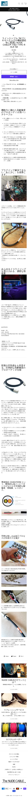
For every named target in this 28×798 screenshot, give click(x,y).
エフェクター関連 (14, 756)
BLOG (13, 767)
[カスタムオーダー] (14, 730)
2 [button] (14, 35)
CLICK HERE (14, 718)
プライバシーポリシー (14, 774)
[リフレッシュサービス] (14, 700)
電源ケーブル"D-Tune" (14, 761)
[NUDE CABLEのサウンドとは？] (14, 670)
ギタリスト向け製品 (14, 754)
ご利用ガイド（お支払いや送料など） (14, 769)
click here (14, 689)
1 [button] (13, 35)
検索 (14, 764)
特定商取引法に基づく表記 (14, 772)
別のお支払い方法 (14, 80)
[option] (14, 9)
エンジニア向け (14, 759)
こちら (22, 54)
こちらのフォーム (15, 98)
